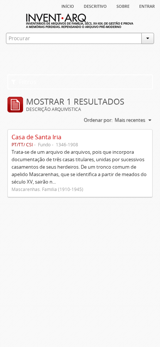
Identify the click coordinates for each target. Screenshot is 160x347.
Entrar (147, 5)
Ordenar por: (98, 120)
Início (67, 5)
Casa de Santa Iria (36, 137)
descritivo (95, 5)
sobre (122, 5)
